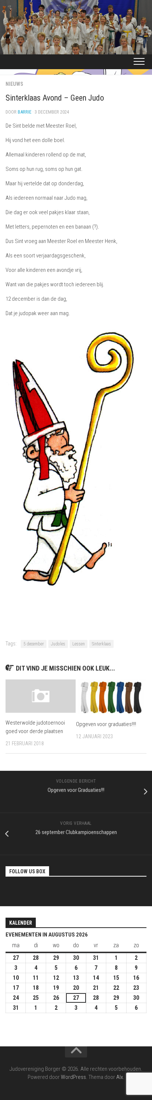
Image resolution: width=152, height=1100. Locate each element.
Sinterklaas (101, 644)
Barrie (24, 112)
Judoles (58, 644)
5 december (33, 644)
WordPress (73, 1077)
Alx (119, 1077)
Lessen (78, 644)
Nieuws (14, 84)
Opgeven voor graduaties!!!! (106, 724)
